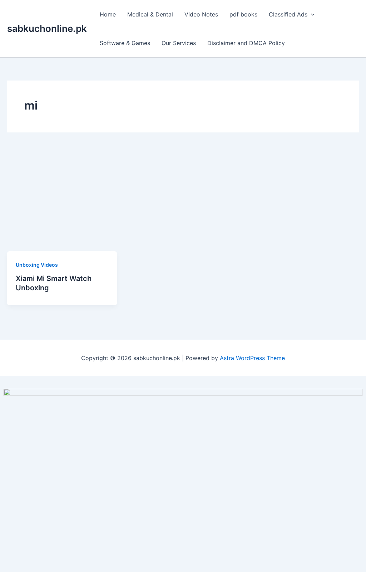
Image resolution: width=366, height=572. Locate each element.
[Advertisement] (183, 197)
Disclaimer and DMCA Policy (246, 43)
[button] (311, 14)
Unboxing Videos (37, 265)
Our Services (179, 43)
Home (108, 14)
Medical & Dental (150, 14)
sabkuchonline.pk (47, 28)
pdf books (243, 14)
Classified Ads (288, 14)
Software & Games (125, 43)
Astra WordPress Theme (252, 358)
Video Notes (201, 14)
